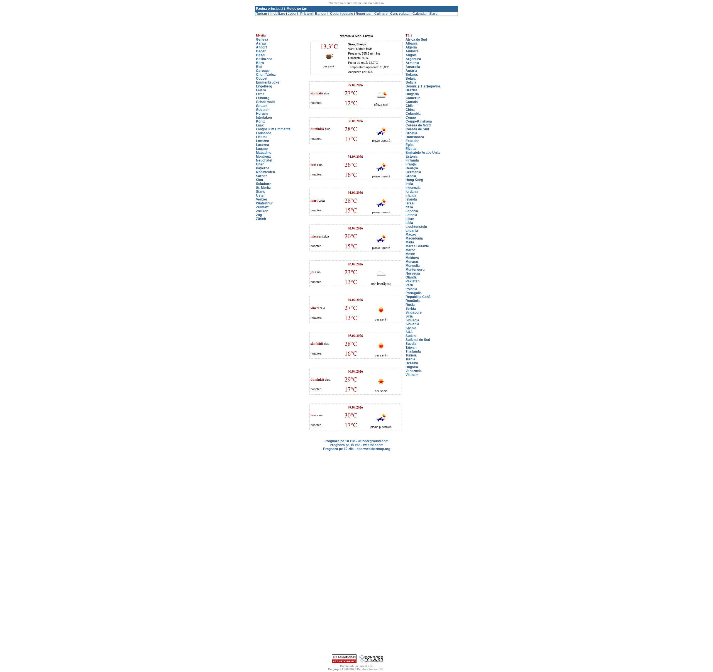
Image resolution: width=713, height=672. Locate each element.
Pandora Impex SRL (370, 669)
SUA (409, 332)
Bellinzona (264, 59)
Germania (413, 172)
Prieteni (306, 14)
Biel (259, 67)
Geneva (262, 39)
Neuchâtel (264, 160)
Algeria (411, 47)
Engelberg (264, 86)
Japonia (412, 211)
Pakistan (412, 281)
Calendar (419, 14)
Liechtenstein (416, 227)
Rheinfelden (265, 172)
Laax (260, 125)
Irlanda (411, 195)
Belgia (411, 78)
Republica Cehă (418, 297)
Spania (411, 328)
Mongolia (413, 266)
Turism (261, 14)
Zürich (261, 219)
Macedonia (414, 238)
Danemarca (415, 137)
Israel (410, 203)
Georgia (412, 168)
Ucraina (412, 363)
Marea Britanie (417, 246)
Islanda (411, 199)
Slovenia (412, 324)
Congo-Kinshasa (419, 121)
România (413, 301)
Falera (261, 90)
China (410, 110)
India (409, 184)
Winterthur (264, 203)
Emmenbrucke (267, 82)
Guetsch (262, 110)
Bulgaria (412, 94)
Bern (260, 63)
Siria (409, 316)
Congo (411, 117)
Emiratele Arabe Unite (423, 153)
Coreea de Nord (418, 125)
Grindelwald (265, 102)
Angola (411, 55)
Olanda (411, 277)
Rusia (410, 305)
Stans (260, 192)
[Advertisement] (356, 18)
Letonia (411, 215)
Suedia (411, 344)
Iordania (412, 192)
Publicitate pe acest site (356, 666)
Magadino (263, 153)
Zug (259, 215)
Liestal (261, 137)
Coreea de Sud (417, 129)
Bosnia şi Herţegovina (423, 86)
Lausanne (264, 133)
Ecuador (412, 141)
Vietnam (412, 375)
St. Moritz (263, 188)
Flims (260, 94)
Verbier (261, 199)
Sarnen (261, 176)
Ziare (433, 14)
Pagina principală (269, 9)
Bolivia (411, 82)
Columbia (413, 114)
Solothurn (263, 184)
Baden (261, 51)
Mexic (410, 254)
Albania (411, 43)
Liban (410, 219)
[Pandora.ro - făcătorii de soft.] (371, 662)
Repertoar (364, 14)
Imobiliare (277, 14)
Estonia (411, 156)
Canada (412, 102)
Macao (411, 234)
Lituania (412, 231)
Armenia (412, 63)
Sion (259, 180)
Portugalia (414, 293)
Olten (260, 164)
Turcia (410, 359)
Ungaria (412, 367)
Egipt (410, 145)
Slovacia (412, 320)
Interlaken (264, 117)
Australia (413, 67)
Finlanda (412, 160)
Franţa (411, 164)
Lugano (262, 149)
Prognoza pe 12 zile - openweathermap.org (356, 449)
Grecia (411, 176)
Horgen (262, 114)
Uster (260, 195)
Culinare (381, 14)
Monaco (412, 262)
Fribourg (262, 98)
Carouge (263, 71)
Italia (409, 207)
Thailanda (413, 351)
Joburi (293, 14)
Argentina (413, 59)
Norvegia (413, 273)
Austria (411, 71)
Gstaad (261, 106)
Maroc (411, 250)
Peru (409, 285)
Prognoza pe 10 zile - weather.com (357, 445)
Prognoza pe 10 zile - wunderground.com (356, 441)
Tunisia (411, 355)
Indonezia (413, 188)
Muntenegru (415, 270)
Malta (410, 242)
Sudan (411, 336)
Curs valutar (400, 14)
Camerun (413, 98)
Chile (410, 106)
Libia (409, 223)
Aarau (261, 43)
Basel (260, 55)
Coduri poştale (341, 14)
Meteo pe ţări (297, 9)
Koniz (260, 121)
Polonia (411, 289)
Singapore (414, 312)
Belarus (412, 75)
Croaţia (411, 133)
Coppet (261, 78)
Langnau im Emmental (273, 129)
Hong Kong (414, 180)
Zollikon (262, 211)
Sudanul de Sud (418, 340)
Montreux (263, 156)
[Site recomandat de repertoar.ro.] (344, 662)
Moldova (412, 258)
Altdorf (261, 47)
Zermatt (262, 207)
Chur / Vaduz (266, 75)
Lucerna (262, 145)
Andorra (412, 51)
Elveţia (411, 149)
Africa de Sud (416, 39)
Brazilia (411, 90)
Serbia (411, 309)
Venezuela (414, 371)
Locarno (262, 141)
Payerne (262, 168)
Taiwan (411, 348)
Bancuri (321, 14)
